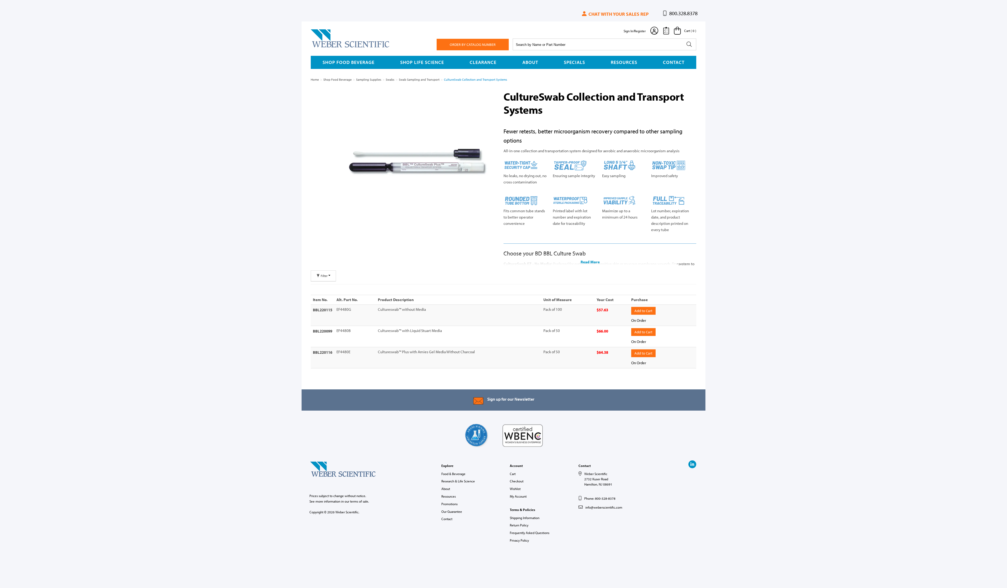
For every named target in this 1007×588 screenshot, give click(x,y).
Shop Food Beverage (348, 62)
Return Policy (519, 525)
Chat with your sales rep (618, 14)
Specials (574, 62)
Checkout (516, 481)
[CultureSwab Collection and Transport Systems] (417, 162)
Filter (324, 276)
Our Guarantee (451, 511)
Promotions (449, 504)
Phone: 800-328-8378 (599, 498)
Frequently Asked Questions (529, 533)
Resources (624, 62)
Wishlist (515, 489)
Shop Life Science (422, 62)
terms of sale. (359, 501)
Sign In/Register (635, 31)
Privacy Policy (519, 540)
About (530, 62)
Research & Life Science (458, 481)
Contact (673, 62)
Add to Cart (643, 310)
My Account (518, 496)
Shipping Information (524, 518)
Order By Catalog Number (473, 44)
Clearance (483, 62)
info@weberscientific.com (603, 507)
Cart (513, 474)
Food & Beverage (453, 474)
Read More (590, 261)
